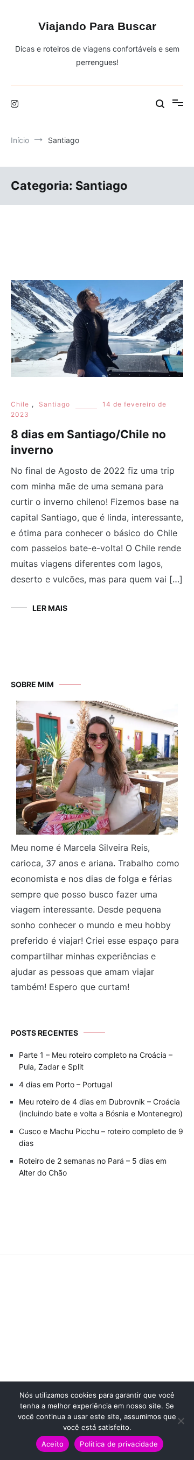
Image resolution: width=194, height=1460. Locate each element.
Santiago (54, 404)
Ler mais (49, 608)
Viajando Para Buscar (97, 26)
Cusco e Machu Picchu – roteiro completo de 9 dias (101, 1137)
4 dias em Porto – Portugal (65, 1084)
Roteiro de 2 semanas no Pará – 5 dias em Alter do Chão (93, 1166)
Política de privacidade (119, 1444)
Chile (20, 404)
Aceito (52, 1444)
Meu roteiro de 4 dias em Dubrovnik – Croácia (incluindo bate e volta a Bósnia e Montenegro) (101, 1107)
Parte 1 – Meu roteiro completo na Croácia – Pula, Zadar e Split (95, 1060)
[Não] (180, 1420)
